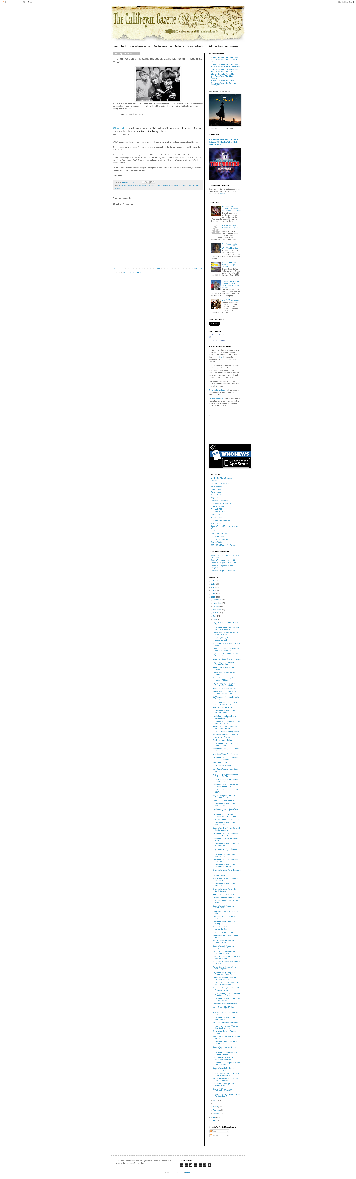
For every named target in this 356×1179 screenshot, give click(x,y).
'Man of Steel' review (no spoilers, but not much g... (225, 879)
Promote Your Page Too (217, 340)
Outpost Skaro (216, 489)
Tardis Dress (215, 515)
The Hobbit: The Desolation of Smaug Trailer (224, 923)
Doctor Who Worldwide (219, 501)
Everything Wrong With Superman (225, 754)
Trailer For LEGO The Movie (223, 800)
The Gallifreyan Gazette (217, 335)
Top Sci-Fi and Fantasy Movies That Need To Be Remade (226, 984)
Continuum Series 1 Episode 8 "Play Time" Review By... (226, 722)
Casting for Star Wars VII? (222, 766)
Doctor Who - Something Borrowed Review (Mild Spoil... (226, 679)
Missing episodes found (157, 185)
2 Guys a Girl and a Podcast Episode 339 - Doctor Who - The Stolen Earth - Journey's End (225, 83)
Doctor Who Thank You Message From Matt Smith (225, 744)
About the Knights (177, 46)
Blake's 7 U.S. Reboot (230, 300)
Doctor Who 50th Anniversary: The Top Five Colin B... (225, 712)
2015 (213, 591)
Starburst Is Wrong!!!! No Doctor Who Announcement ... (226, 989)
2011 (213, 1121)
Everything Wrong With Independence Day (221, 639)
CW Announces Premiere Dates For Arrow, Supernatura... (226, 698)
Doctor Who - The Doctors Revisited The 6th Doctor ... (226, 829)
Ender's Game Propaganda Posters (226, 688)
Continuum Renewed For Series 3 (225, 1004)
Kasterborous (216, 492)
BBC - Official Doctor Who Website (224, 545)
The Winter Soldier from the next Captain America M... (225, 978)
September (217, 610)
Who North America (218, 537)
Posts (214, 1131)
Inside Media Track (218, 506)
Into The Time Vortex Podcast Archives (135, 46)
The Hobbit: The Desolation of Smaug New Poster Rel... (224, 973)
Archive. (223, 194)
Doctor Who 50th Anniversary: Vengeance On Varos (224, 947)
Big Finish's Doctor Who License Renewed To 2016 (225, 952)
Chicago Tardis (216, 542)
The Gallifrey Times (218, 512)
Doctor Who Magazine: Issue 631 (223, 571)
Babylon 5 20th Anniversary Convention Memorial (223, 1090)
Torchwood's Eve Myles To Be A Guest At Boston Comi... (224, 850)
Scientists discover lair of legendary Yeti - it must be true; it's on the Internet (230, 284)
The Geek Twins (217, 531)
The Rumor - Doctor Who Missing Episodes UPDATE (225, 834)
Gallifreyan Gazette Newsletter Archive (223, 46)
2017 (213, 584)
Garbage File (216, 481)
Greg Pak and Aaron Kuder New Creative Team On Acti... (225, 703)
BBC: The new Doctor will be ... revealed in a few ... (224, 942)
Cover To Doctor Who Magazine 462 (226, 732)
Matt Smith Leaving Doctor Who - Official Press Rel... (225, 1079)
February (216, 1110)
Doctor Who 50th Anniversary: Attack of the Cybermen (226, 999)
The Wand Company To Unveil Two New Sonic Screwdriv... (226, 649)
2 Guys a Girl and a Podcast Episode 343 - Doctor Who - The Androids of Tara (224, 60)
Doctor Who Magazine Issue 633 (223, 560)
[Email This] (143, 182)
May (215, 1100)
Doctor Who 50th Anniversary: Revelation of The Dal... (224, 866)
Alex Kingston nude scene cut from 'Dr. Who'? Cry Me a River (230, 246)
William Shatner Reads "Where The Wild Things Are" (226, 968)
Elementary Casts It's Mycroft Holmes (227, 659)
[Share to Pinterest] (153, 182)
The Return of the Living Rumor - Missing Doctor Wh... (225, 717)
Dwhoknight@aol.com (217, 390)
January (216, 1113)
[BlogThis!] (145, 182)
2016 (213, 587)
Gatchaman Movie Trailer (222, 740)
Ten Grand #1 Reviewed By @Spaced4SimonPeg (223, 1058)
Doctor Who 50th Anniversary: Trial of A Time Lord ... (226, 845)
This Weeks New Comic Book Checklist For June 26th (224, 684)
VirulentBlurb (216, 523)
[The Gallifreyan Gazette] (210, 338)
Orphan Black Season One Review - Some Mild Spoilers (226, 1074)
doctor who (123, 185)
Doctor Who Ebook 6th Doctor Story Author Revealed (226, 1053)
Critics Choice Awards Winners (224, 932)
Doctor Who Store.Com (219, 539)
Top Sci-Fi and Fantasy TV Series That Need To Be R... (225, 1027)
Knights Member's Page (196, 46)
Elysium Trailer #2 (219, 875)
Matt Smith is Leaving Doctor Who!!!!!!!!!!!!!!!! (223, 1085)
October (216, 606)
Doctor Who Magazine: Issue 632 (223, 563)
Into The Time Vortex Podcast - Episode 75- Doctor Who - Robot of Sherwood (224, 142)
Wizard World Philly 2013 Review (225, 1023)
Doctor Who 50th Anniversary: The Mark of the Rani (225, 928)
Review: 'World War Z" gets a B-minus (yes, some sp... (225, 727)
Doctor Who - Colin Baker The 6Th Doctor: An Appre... (226, 1043)
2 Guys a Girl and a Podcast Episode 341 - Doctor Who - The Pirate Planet (224, 70)
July (215, 616)
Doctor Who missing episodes (138, 185)
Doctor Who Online (218, 495)
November (217, 603)
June (215, 619)
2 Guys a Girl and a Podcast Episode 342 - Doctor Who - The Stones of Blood (226, 65)
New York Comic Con (219, 534)
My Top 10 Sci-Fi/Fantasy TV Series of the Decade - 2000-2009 (231, 209)
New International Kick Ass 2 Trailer (226, 820)
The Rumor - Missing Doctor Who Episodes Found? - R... (225, 786)
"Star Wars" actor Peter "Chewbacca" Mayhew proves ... (226, 957)
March (215, 1107)
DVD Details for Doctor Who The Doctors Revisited (225, 663)
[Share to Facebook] (150, 182)
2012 (213, 1117)
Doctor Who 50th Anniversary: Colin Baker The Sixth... (226, 634)
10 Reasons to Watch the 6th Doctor (226, 897)
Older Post (198, 268)
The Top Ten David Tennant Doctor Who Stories (230, 227)
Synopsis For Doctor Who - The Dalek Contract (224, 890)
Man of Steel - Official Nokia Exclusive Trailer (223, 1008)
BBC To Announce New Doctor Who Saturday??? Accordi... (226, 994)
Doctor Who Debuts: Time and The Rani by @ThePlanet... (226, 628)
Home (115, 46)
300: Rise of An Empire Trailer (224, 894)
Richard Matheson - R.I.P (222, 708)
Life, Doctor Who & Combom (221, 478)
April (215, 1104)
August (216, 613)
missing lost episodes (172, 185)
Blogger (188, 1172)
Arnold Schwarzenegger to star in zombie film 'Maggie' (225, 736)
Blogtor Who (215, 498)
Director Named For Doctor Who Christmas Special (225, 796)
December (217, 600)
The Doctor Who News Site (221, 503)
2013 (213, 597)
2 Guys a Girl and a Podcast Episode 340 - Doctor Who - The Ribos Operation (224, 76)
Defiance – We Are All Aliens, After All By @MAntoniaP (226, 1095)
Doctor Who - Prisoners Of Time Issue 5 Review (225, 1048)
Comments (216, 1135)
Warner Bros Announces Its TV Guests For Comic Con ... (224, 693)
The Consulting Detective (220, 520)
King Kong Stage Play (221, 762)
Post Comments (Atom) (132, 272)
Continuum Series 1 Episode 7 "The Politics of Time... (226, 1064)
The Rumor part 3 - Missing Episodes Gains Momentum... (225, 815)
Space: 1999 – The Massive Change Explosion (229, 265)
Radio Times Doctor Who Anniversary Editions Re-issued (225, 556)
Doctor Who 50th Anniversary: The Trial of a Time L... (225, 805)
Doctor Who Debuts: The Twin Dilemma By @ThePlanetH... (224, 1069)
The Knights (217, 357)
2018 (213, 581)
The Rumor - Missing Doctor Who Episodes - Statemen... (225, 758)
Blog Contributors (160, 46)
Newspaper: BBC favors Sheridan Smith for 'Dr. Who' (225, 775)
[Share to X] (148, 182)
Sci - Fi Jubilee (216, 518)
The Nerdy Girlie (217, 509)
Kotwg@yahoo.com (216, 399)
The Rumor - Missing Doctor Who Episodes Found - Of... (225, 810)
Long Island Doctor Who (220, 484)
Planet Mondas (216, 486)
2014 (213, 594)
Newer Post (118, 268)
